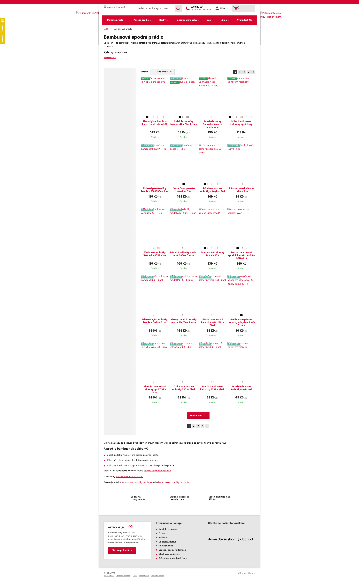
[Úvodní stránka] (117, 7)
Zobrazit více (110, 58)
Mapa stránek (144, 576)
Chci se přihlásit (120, 550)
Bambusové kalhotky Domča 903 (212, 254)
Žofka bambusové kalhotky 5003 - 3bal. (184, 388)
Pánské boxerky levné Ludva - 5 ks (241, 190)
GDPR (135, 576)
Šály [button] (209, 20)
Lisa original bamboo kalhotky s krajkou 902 (154, 123)
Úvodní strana (109, 576)
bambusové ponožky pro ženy (136, 482)
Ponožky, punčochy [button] (186, 20)
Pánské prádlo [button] (141, 20)
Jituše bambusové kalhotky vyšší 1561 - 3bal (212, 322)
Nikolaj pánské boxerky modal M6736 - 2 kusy (184, 321)
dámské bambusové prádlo (129, 477)
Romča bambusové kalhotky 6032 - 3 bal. (212, 388)
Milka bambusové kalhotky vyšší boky (241, 123)
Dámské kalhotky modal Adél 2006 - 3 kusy (183, 254)
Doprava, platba (167, 542)
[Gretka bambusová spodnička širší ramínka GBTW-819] (241, 227)
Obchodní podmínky (169, 554)
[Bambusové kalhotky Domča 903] (212, 227)
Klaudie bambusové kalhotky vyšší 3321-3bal (154, 389)
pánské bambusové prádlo (157, 471)
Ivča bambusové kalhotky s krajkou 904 (212, 190)
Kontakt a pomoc (168, 529)
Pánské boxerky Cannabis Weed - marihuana (212, 124)
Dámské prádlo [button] (115, 20)
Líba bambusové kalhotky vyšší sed (241, 388)
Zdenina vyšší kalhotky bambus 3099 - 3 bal (155, 321)
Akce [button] (224, 20)
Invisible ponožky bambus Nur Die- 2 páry (183, 123)
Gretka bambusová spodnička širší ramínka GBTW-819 (241, 255)
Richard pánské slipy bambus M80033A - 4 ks (154, 190)
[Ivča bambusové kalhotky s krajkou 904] (212, 163)
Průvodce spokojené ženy (173, 558)
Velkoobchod (166, 546)
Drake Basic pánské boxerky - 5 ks (184, 190)
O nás (162, 533)
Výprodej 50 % (244, 20)
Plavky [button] (162, 20)
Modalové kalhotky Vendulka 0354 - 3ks (154, 254)
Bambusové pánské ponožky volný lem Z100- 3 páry (241, 322)
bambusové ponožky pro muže (173, 482)
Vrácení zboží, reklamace (172, 550)
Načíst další (196, 416)
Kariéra (163, 537)
